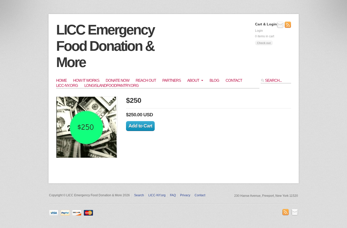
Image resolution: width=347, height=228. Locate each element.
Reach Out (146, 80)
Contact (234, 80)
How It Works (86, 80)
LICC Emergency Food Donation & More (105, 46)
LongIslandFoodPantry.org (111, 85)
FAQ (173, 195)
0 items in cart (264, 36)
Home (61, 80)
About (193, 80)
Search (139, 195)
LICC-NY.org (67, 85)
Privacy (185, 195)
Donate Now (117, 80)
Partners (171, 80)
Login (259, 30)
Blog (214, 80)
